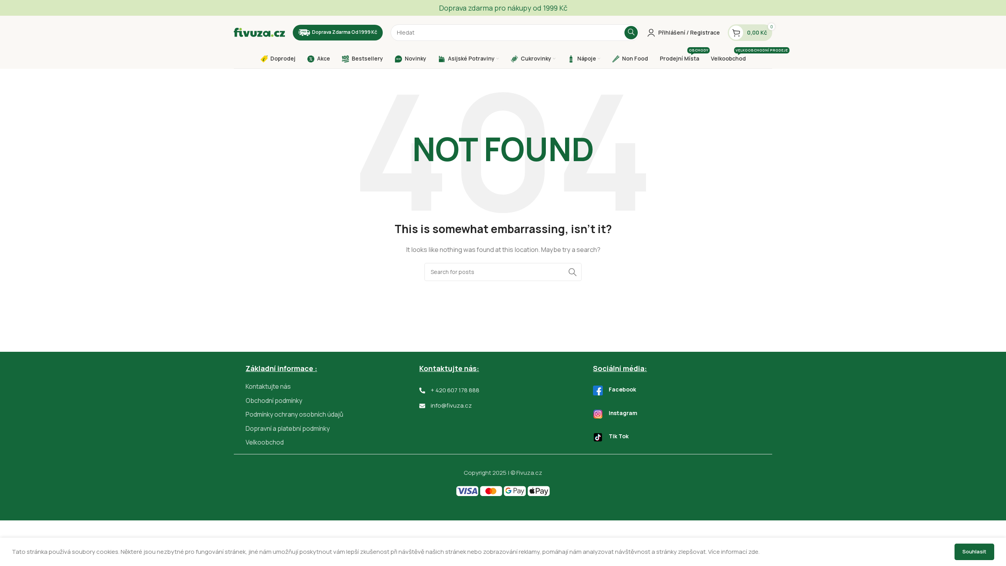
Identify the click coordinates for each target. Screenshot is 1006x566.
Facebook (622, 389)
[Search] (631, 32)
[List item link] (332, 387)
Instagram (623, 413)
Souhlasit (974, 551)
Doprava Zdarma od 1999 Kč (344, 32)
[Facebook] (598, 390)
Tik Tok (619, 436)
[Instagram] (598, 414)
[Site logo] (259, 32)
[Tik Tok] (598, 437)
